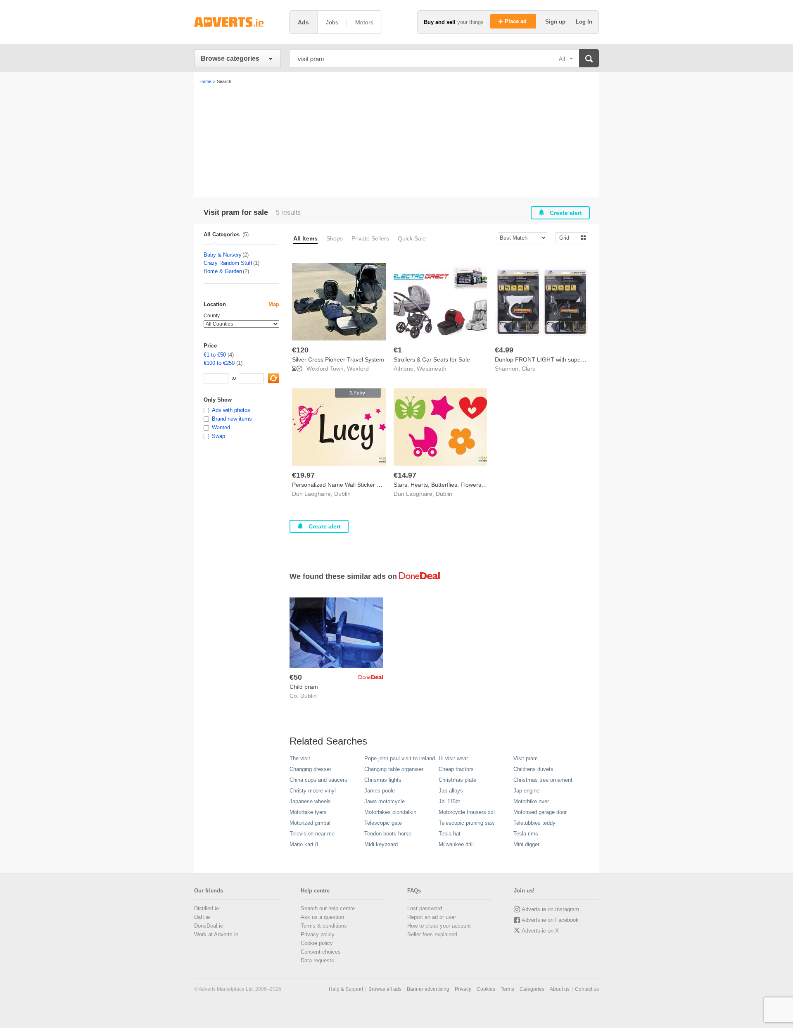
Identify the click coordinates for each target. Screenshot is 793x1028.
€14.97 (405, 475)
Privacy (463, 989)
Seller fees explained (432, 934)
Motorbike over (531, 801)
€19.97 (303, 475)
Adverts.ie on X (540, 931)
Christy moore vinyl (313, 791)
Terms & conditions (324, 926)
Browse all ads (384, 989)
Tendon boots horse (387, 833)
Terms (507, 989)
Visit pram (525, 758)
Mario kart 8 (304, 844)
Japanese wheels (310, 801)
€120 (300, 350)
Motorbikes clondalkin (390, 812)
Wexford (358, 368)
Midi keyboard (381, 844)
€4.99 (504, 350)
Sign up (556, 22)
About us (560, 989)
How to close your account (439, 926)
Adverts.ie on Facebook (550, 920)
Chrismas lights (382, 780)
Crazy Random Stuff (228, 263)
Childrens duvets (533, 769)
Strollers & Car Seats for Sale (432, 359)
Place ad (516, 21)
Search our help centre (328, 908)
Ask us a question (322, 917)
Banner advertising (428, 989)
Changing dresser (310, 769)
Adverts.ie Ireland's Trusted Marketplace (237, 22)
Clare (529, 368)
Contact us (587, 989)
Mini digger (526, 844)
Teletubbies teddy (534, 823)
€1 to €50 (215, 355)
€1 (398, 350)
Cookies (486, 989)
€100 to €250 (219, 363)
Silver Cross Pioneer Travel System (338, 359)
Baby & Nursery (223, 255)
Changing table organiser (393, 769)
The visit (300, 758)
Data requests (317, 960)
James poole (379, 791)
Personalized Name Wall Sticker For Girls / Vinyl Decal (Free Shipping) (384, 484)
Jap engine (526, 791)
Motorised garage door (540, 812)
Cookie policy (317, 943)
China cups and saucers (318, 780)
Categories (532, 989)
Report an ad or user (431, 917)
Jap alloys (451, 791)
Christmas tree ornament (542, 780)
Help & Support (346, 989)
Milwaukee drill (456, 844)
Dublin (342, 493)
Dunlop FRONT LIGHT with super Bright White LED (562, 359)
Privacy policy (318, 934)
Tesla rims (525, 833)
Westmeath (431, 368)
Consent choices (321, 952)
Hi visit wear (453, 758)
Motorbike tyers (308, 812)
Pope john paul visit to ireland (399, 758)
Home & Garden (223, 271)
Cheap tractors (456, 769)
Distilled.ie (206, 908)
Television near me (312, 833)
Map (273, 304)
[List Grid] (568, 237)
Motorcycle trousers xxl (467, 812)
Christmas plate (457, 780)
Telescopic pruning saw (466, 823)
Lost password (424, 908)
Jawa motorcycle (384, 801)
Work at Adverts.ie (216, 934)
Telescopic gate (383, 823)
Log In (584, 22)
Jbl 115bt (449, 801)
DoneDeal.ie (208, 926)
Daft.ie (202, 917)
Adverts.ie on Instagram (550, 909)
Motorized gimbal (310, 823)
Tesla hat (450, 833)
